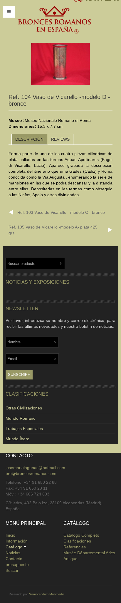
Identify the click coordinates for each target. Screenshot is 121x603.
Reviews (60, 139)
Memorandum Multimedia (46, 594)
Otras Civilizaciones (24, 408)
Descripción (29, 139)
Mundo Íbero (17, 438)
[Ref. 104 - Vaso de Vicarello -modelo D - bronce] (60, 64)
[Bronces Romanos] (54, 20)
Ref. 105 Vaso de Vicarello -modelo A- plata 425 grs (53, 230)
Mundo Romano (21, 418)
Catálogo (14, 547)
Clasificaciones (77, 541)
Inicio (10, 535)
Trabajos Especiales (24, 428)
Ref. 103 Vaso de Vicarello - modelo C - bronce (61, 212)
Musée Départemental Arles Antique (89, 555)
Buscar (12, 570)
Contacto (14, 558)
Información (17, 541)
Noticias (13, 552)
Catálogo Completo (81, 535)
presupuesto (17, 564)
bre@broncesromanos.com (31, 473)
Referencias (74, 547)
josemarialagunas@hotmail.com (35, 467)
